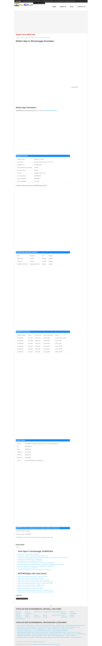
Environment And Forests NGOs (75, 625)
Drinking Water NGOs (54, 628)
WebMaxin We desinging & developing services (46, 644)
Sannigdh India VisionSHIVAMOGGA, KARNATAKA (30, 559)
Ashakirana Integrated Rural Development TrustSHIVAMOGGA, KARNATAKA (36, 566)
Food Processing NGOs (23, 634)
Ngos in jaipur (56, 615)
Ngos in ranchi (20, 618)
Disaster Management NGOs (57, 632)
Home (54, 6)
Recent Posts (75, 87)
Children (18, 547)
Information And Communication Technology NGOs (47, 634)
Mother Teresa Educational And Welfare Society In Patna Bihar (32, 576)
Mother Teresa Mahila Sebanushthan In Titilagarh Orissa (31, 585)
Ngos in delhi (38, 611)
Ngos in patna (47, 611)
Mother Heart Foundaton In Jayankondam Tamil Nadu (30, 578)
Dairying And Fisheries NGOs (55, 635)
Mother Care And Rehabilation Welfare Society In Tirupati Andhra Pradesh (35, 583)
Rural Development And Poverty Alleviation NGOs (31, 628)
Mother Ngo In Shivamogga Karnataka (35, 41)
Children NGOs (60, 625)
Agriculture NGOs (31, 627)
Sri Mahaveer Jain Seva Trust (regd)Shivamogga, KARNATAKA (33, 556)
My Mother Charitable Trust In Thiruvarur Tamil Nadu (30, 588)
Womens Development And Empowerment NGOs (66, 627)
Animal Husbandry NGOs (39, 635)
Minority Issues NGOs (36, 637)
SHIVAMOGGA (46, 110)
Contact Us (81, 6)
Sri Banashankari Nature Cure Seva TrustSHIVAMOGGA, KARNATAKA (34, 569)
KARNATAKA (54, 110)
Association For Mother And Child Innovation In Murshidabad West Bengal (35, 581)
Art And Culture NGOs (44, 627)
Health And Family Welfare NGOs (44, 625)
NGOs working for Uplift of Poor (31, 1)
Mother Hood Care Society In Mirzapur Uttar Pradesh (30, 586)
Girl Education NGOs (42, 632)
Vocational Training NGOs (24, 630)
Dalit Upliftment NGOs (73, 632)
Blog (72, 6)
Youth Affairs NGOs (76, 637)
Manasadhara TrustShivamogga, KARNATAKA (29, 554)
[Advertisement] (52, 21)
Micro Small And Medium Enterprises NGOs (56, 637)
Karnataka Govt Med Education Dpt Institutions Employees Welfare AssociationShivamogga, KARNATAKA (43, 557)
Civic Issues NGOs (70, 635)
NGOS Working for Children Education (65, 1)
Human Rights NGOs (67, 628)
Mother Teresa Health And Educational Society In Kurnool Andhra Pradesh (35, 590)
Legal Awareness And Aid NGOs (42, 630)
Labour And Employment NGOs (25, 632)
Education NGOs (80, 634)
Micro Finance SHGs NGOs (59, 630)
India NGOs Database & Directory (35, 641)
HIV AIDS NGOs (20, 627)
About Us (63, 6)
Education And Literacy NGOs (25, 625)
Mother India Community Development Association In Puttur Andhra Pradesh (36, 592)
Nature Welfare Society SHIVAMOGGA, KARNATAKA (30, 561)
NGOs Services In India (47, 1)
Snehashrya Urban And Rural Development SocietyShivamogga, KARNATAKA (36, 562)
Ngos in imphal (56, 611)
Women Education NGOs (24, 635)
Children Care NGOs (23, 637)
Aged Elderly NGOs (68, 634)
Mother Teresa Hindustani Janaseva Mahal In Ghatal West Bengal (33, 580)
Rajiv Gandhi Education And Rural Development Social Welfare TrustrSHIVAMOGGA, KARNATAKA (41, 564)
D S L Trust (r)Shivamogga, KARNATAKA (27, 568)
